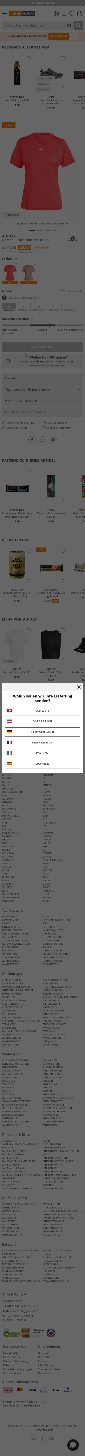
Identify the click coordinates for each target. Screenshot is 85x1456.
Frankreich (42, 742)
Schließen (79, 687)
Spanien (42, 764)
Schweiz (42, 711)
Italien (42, 753)
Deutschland (42, 732)
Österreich (42, 721)
